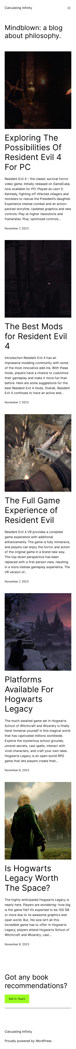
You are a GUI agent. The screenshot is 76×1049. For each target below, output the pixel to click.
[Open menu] (69, 8)
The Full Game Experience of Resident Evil (32, 510)
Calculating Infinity (18, 8)
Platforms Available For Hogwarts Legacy (29, 694)
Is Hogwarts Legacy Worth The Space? (31, 878)
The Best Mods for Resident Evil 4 (36, 336)
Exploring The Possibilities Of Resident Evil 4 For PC (33, 152)
